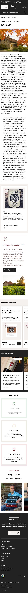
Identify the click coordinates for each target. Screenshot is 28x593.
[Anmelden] (23, 7)
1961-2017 (14, 17)
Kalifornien (11, 225)
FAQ (2, 544)
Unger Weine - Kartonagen (8, 548)
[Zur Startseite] (14, 7)
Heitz (7, 228)
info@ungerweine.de (6, 570)
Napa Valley (6, 63)
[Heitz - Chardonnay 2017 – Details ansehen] (14, 198)
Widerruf (3, 560)
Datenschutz (4, 590)
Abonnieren (12, 533)
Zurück (20, 576)
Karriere (3, 558)
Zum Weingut (7, 270)
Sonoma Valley (11, 70)
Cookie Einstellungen (6, 585)
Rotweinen (3, 93)
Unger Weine (4, 556)
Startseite (3, 17)
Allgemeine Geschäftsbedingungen (10, 582)
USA (7, 225)
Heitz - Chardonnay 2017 (12, 214)
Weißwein (5, 211)
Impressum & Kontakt (6, 588)
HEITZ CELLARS (12, 58)
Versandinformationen (6, 546)
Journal (8, 17)
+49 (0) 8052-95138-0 (7, 568)
